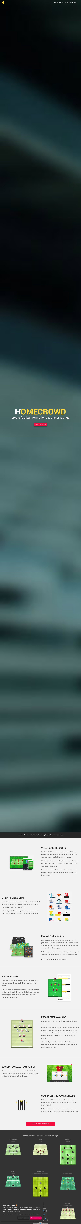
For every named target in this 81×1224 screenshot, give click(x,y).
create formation (40, 424)
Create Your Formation (40, 1123)
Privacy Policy (16, 1211)
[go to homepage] (3, 2)
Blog (66, 3)
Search (61, 3)
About (71, 3)
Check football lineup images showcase (54, 959)
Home (56, 3)
